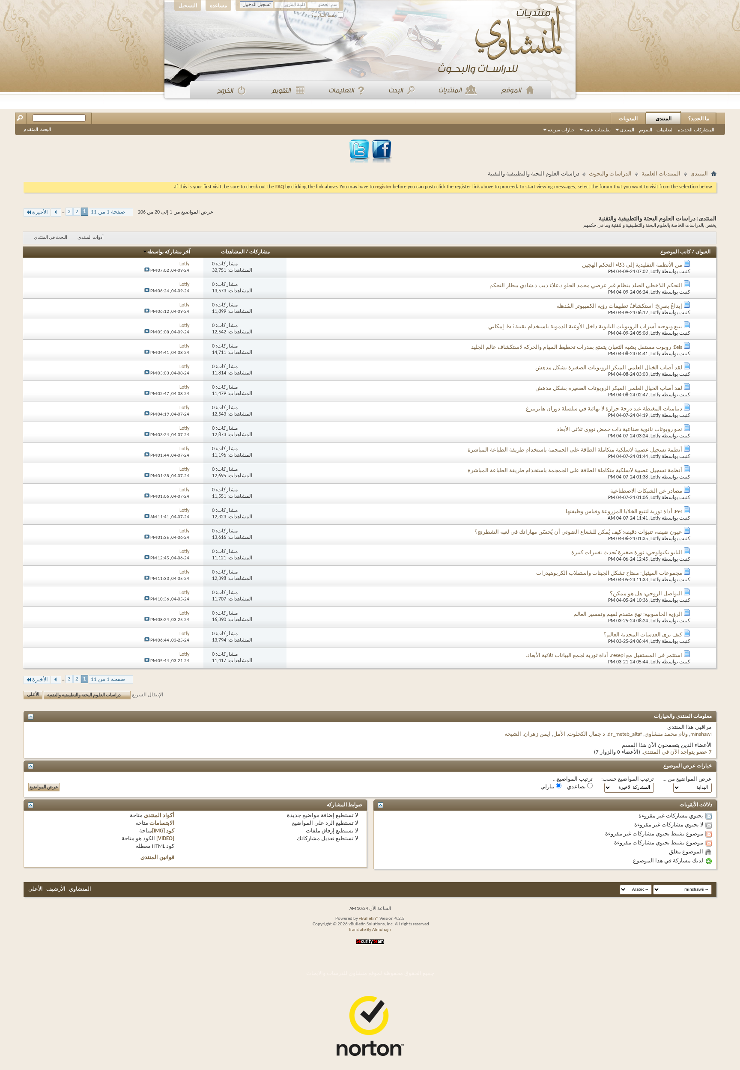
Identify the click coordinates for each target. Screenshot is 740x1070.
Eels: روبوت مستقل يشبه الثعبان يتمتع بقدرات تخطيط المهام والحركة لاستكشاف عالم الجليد (576, 347)
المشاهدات (233, 252)
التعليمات (665, 129)
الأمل (559, 734)
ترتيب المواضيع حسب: (627, 779)
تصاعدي (577, 787)
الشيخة (512, 734)
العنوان (702, 252)
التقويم (645, 129)
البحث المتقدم (37, 129)
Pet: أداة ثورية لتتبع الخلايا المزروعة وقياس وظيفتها (624, 511)
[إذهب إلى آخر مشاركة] (146, 270)
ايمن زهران (537, 734)
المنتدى (663, 119)
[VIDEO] (165, 838)
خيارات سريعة (561, 129)
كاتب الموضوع (675, 252)
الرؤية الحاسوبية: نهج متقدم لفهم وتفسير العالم (627, 614)
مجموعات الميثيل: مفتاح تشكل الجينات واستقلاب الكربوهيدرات (609, 573)
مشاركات (259, 252)
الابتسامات (161, 823)
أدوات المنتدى (91, 237)
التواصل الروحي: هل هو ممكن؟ (646, 594)
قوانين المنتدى (157, 857)
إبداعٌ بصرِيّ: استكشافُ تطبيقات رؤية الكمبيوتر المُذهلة (619, 306)
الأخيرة (40, 212)
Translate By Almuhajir (370, 929)
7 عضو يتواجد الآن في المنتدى (677, 752)
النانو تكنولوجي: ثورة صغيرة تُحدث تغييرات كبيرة (626, 553)
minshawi (701, 734)
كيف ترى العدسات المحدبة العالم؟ (642, 635)
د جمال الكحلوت (586, 734)
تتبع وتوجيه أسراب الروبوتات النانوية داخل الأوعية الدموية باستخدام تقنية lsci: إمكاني (585, 327)
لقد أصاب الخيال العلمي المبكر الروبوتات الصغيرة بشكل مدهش (608, 368)
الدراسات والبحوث (610, 174)
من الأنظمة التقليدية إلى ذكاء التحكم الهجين (632, 265)
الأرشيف (56, 889)
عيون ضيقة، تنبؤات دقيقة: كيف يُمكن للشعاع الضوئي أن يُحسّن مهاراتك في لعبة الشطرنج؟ (578, 532)
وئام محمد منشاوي (666, 734)
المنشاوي (80, 889)
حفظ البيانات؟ (324, 15)
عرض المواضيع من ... (687, 779)
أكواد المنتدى (159, 815)
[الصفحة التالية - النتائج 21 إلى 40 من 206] (56, 212)
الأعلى (33, 695)
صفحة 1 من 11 (108, 212)
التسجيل (188, 6)
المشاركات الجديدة (696, 129)
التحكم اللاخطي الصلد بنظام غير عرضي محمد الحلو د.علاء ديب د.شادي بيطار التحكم (585, 285)
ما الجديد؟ (698, 119)
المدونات (628, 119)
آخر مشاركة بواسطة (168, 252)
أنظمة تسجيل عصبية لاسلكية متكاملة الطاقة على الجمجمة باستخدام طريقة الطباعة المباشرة (575, 450)
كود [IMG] (163, 831)
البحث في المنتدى (50, 237)
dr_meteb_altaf (625, 734)
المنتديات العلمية (661, 174)
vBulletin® (369, 918)
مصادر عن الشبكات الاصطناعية (646, 491)
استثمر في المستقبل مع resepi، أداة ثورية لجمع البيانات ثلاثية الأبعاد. (604, 655)
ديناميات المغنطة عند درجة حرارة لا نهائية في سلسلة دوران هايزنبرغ (604, 409)
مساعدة (218, 6)
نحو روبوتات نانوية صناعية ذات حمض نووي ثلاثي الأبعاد (619, 429)
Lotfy (655, 271)
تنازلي (548, 787)
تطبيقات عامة (597, 129)
